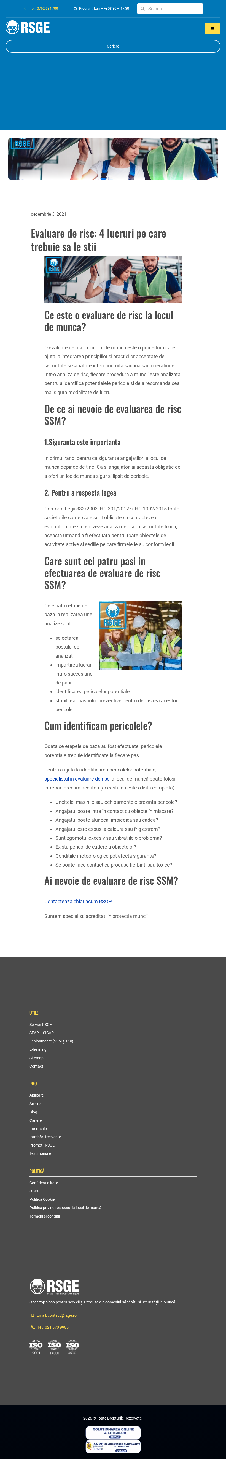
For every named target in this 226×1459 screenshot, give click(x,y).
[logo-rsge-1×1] (54, 1281)
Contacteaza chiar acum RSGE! (78, 901)
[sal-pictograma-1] (113, 1442)
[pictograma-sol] (113, 1428)
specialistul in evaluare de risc (76, 779)
